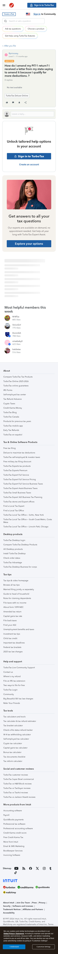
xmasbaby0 (17, 341)
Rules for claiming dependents (17, 598)
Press (34, 902)
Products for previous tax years (17, 421)
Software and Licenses (23, 906)
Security (6, 906)
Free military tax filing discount (17, 461)
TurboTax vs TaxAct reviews (15, 792)
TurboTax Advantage (12, 562)
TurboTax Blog (10, 412)
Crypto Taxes (9, 403)
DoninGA (16, 333)
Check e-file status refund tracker (18, 730)
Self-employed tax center (14, 394)
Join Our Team (23, 902)
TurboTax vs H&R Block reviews (17, 784)
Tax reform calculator (12, 761)
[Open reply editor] (29, 114)
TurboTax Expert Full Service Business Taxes (23, 484)
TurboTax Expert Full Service (16, 475)
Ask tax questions (13, 29)
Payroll (6, 815)
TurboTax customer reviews (15, 775)
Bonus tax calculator (12, 752)
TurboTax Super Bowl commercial (18, 779)
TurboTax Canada (11, 417)
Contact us (8, 672)
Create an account (29, 164)
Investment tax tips (11, 634)
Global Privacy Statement (14, 934)
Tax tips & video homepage (15, 580)
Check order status (11, 558)
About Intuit (8, 902)
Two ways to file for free (14, 685)
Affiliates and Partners (33, 909)
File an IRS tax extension (14, 681)
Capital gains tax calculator (15, 748)
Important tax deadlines (14, 643)
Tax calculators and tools (14, 717)
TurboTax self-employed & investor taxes (21, 457)
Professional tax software (14, 824)
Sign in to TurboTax (31, 156)
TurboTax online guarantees (15, 386)
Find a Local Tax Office (13, 510)
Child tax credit (10, 638)
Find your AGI (9, 625)
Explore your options (29, 243)
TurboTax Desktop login (14, 540)
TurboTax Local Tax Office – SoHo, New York (23, 515)
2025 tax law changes (13, 651)
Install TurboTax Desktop (14, 553)
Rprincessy (13, 53)
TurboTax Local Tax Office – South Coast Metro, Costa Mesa (27, 520)
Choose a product (36, 29)
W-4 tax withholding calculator (17, 734)
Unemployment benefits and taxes (18, 629)
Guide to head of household (16, 594)
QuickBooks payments (13, 819)
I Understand (14, 947)
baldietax (16, 349)
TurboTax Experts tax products (17, 466)
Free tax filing (9, 448)
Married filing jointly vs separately (18, 589)
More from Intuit (10, 842)
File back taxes (10, 620)
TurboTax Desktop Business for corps (20, 567)
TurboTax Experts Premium (15, 470)
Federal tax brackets (12, 647)
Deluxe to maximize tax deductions (19, 453)
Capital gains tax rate (12, 616)
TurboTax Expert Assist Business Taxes (20, 488)
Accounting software (12, 810)
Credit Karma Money (12, 408)
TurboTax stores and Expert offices (18, 502)
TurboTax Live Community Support (19, 667)
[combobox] (23, 21)
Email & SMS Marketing (13, 846)
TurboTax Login (10, 690)
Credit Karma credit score (14, 833)
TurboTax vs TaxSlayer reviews (16, 788)
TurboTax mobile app (13, 426)
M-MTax (15, 317)
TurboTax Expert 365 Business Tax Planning (22, 497)
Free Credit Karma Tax (13, 837)
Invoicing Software (11, 855)
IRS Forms (7, 390)
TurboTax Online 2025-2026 (16, 381)
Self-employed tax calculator (16, 739)
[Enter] (5, 21)
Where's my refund (12, 676)
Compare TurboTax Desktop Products (20, 544)
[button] (9, 14)
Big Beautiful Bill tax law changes (18, 698)
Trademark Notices (12, 909)
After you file (10, 46)
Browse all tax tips (11, 585)
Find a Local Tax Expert (13, 506)
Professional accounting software (18, 828)
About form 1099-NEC (13, 607)
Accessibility (8, 913)
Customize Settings (43, 947)
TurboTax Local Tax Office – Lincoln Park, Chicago (25, 526)
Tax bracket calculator (13, 725)
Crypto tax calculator (12, 743)
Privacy (42, 902)
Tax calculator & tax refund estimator (19, 721)
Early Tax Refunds (11, 430)
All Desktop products (13, 549)
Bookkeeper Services (13, 851)
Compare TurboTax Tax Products (18, 377)
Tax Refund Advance (12, 399)
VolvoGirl (16, 325)
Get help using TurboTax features (20, 36)
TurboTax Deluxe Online (17, 95)
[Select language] (28, 14)
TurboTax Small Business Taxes (17, 493)
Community (8, 694)
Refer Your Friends (11, 703)
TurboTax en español (12, 434)
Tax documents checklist (14, 757)
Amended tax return (12, 611)
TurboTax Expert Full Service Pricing (19, 479)
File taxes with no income (14, 603)
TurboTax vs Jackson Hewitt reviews (19, 797)
